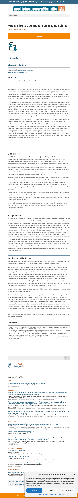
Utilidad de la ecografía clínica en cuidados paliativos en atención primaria (33, 424)
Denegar (50, 490)
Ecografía (11, 484)
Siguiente (14, 58)
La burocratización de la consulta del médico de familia (27, 383)
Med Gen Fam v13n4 (20, 29)
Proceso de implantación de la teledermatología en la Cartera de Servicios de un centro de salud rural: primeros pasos (39, 412)
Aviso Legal (53, 494)
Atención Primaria (13, 481)
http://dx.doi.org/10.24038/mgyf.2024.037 (17, 72)
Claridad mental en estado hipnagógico (21, 432)
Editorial (10, 29)
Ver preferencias (67, 490)
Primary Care (18, 484)
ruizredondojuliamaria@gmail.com (25, 70)
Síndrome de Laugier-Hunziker (18, 457)
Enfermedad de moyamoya (17, 451)
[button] (74, 474)
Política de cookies (43, 494)
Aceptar (34, 490)
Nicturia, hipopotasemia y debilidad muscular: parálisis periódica (30, 463)
